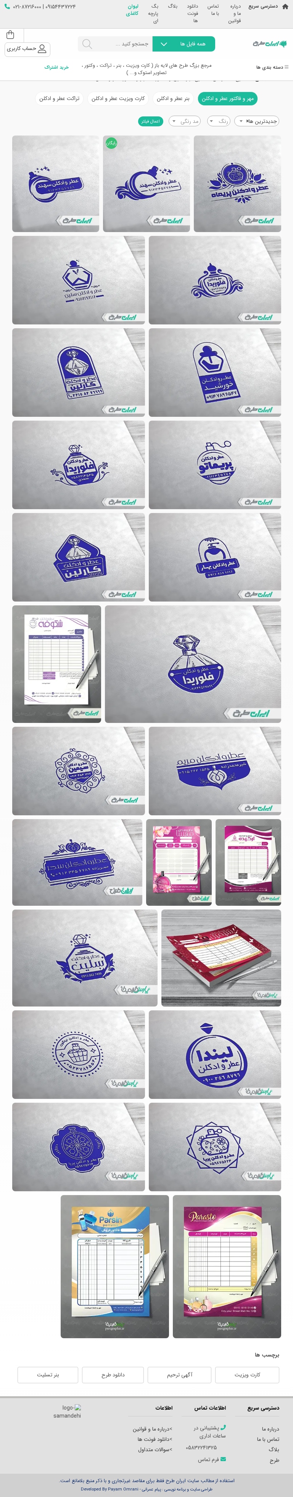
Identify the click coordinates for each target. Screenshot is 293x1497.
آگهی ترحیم (179, 1375)
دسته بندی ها (270, 68)
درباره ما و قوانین (235, 14)
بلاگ (172, 6)
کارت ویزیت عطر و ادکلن (118, 98)
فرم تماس (209, 1460)
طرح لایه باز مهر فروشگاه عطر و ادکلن (215, 771)
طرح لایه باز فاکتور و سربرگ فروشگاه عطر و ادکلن (221, 958)
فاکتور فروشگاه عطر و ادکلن (56, 664)
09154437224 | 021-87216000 (44, 7)
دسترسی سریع (263, 6)
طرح (274, 1460)
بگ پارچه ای (153, 14)
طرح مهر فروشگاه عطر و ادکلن (78, 372)
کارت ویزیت (247, 1375)
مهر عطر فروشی (55, 184)
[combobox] (256, 121)
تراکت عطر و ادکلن (59, 98)
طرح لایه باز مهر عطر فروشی (78, 280)
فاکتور (115, 1266)
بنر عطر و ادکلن (173, 98)
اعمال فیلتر (151, 121)
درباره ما (270, 1429)
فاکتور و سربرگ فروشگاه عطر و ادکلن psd (248, 862)
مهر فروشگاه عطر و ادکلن (215, 557)
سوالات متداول (153, 1449)
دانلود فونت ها (192, 14)
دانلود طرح (113, 1375)
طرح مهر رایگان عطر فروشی (146, 184)
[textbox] (219, 121)
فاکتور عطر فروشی (227, 1266)
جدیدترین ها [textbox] (261, 121)
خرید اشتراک (56, 68)
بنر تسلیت (48, 1375)
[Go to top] (272, 1479)
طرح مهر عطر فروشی (237, 184)
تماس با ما (213, 10)
